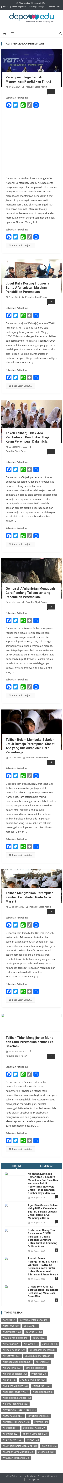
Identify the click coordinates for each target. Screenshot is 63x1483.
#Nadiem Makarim (15, 1385)
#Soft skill (49, 1445)
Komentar (46, 1166)
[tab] (16, 1166)
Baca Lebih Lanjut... (22, 245)
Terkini (16, 1166)
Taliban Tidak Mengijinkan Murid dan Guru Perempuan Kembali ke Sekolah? (29, 1042)
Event (5, 6)
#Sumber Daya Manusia (18, 1451)
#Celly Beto (12, 1331)
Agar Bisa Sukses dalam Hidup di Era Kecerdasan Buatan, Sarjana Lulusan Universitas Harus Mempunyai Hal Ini (43, 1212)
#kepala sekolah (14, 1349)
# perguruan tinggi (15, 1403)
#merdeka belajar (15, 1373)
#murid (9, 1379)
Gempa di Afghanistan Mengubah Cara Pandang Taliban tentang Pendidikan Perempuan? (30, 593)
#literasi (42, 1361)
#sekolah (10, 1427)
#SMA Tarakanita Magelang (20, 1445)
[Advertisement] (31, 142)
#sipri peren (12, 1439)
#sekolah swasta (34, 1427)
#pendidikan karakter (17, 1397)
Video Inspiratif (19, 6)
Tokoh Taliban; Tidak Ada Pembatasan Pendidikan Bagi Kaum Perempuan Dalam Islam (28, 437)
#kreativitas (11, 1355)
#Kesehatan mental (42, 1349)
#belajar (30, 1325)
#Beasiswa (11, 1325)
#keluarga (50, 1343)
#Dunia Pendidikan (15, 1337)
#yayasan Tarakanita (16, 1457)
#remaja (41, 1421)
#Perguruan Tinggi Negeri (19, 1409)
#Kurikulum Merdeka (38, 1355)
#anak (9, 1319)
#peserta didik (13, 1415)
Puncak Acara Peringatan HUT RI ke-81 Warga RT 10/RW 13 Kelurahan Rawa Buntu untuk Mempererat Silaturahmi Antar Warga (43, 1266)
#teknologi (46, 1451)
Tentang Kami (54, 6)
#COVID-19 (34, 1331)
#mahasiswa (12, 1367)
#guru (39, 1337)
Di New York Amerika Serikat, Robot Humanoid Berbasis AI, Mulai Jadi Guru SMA (43, 1291)
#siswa (33, 1439)
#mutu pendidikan (32, 1379)
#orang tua (41, 1385)
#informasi (11, 1343)
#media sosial (35, 1367)
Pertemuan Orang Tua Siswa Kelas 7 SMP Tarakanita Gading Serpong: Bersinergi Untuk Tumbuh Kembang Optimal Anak (42, 1238)
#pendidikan (42, 1391)
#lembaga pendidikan (17, 1361)
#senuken (10, 1433)
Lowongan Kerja (36, 6)
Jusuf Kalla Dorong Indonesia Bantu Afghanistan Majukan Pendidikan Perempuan (27, 287)
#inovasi (30, 1343)
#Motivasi (38, 1373)
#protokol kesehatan (16, 1421)
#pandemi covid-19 (15, 1391)
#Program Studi (38, 1415)
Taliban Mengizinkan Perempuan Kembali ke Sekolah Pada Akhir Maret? (29, 897)
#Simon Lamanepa (35, 1433)
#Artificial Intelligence (34, 1319)
